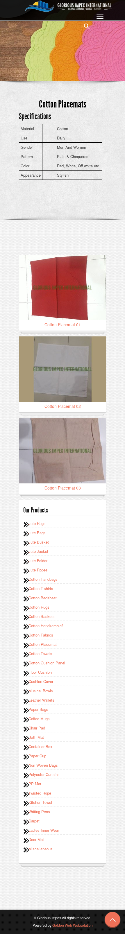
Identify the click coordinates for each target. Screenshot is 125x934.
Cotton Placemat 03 (62, 488)
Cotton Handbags (43, 579)
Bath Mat (36, 737)
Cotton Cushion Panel (46, 663)
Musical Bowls (40, 690)
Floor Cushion (40, 672)
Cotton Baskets (41, 616)
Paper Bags (38, 709)
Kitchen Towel (40, 802)
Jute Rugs (37, 523)
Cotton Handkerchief (45, 625)
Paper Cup (37, 756)
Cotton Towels (40, 653)
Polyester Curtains (44, 774)
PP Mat (34, 783)
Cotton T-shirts (40, 588)
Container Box (40, 746)
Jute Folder (37, 560)
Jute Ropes (38, 570)
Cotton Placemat (42, 644)
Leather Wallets (41, 700)
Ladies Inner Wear (43, 830)
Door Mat (36, 839)
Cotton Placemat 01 (62, 324)
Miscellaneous (40, 848)
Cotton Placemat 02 (62, 406)
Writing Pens (39, 811)
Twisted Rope (39, 793)
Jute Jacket (38, 551)
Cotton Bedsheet (42, 597)
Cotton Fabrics (40, 635)
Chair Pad (36, 728)
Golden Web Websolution (72, 925)
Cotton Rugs (38, 607)
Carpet (34, 821)
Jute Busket (38, 542)
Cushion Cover (40, 681)
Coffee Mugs (39, 718)
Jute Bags (37, 532)
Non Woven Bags (43, 765)
